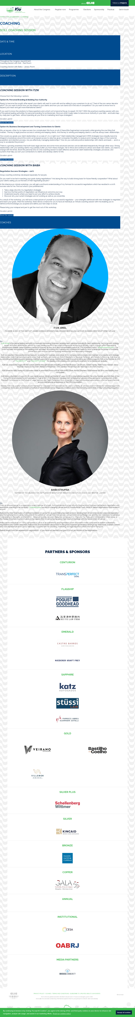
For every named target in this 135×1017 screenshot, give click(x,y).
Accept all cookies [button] (124, 1012)
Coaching (24, 17)
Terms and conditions (60, 994)
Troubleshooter (35, 507)
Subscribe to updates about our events (85, 994)
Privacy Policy (39, 994)
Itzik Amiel (5, 344)
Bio (1, 342)
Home (2, 17)
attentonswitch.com (106, 348)
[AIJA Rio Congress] (15, 9)
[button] (60, 342)
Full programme (13, 17)
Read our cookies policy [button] (62, 1014)
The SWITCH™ (21, 361)
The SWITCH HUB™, (39, 361)
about (83, 4)
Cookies (48, 994)
